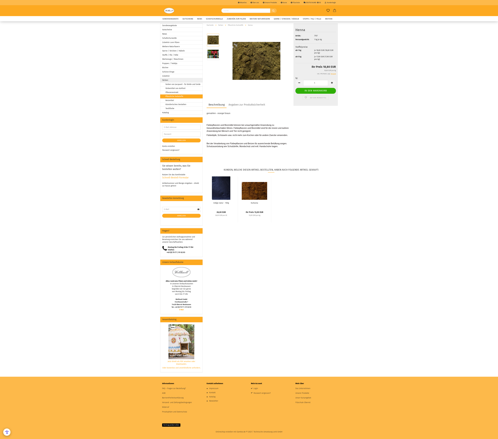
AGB (163, 393)
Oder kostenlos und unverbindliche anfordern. (181, 368)
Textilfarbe (169, 108)
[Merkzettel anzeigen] (328, 10)
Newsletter (213, 401)
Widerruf (165, 407)
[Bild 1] (256, 61)
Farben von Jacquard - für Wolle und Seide (182, 84)
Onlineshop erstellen (224, 432)
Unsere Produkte (270, 3)
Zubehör (166, 76)
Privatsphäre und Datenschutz (174, 412)
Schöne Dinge (168, 72)
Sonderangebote (170, 19)
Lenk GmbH (277, 432)
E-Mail (181, 310)
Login (256, 388)
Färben (165, 80)
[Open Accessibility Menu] (7, 432)
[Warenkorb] (334, 10)
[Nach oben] (491, 435)
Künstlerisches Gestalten (175, 104)
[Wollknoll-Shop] (169, 10)
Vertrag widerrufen (171, 425)
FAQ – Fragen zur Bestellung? (174, 388)
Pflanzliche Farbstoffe (174, 96)
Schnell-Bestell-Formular (175, 177)
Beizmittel (169, 100)
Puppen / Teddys (169, 63)
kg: (296, 78)
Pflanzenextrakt (171, 92)
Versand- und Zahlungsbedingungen (177, 402)
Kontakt (212, 392)
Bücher (165, 67)
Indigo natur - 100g (221, 203)
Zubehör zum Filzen (236, 19)
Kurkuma (254, 203)
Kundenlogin (331, 3)
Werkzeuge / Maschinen (172, 59)
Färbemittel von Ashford (175, 88)
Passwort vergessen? (170, 150)
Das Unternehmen (302, 388)
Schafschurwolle (214, 19)
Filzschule (296, 3)
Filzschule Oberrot (302, 402)
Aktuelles (243, 3)
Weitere (329, 19)
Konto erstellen (168, 146)
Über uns (255, 3)
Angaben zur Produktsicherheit (247, 104)
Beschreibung (217, 104)
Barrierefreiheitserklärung (173, 398)
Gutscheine (187, 19)
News (199, 19)
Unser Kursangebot (303, 398)
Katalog (165, 112)
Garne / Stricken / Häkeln (286, 19)
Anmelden (181, 140)
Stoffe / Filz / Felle (312, 19)
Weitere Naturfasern (260, 19)
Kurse (284, 3)
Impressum (213, 388)
